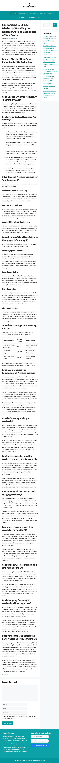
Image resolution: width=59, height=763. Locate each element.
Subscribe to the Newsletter (39, 745)
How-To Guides (34, 13)
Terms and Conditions (34, 17)
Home (7, 13)
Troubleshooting (23, 13)
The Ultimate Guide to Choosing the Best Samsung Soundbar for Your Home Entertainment (49, 50)
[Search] (55, 25)
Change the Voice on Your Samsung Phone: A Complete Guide (50, 71)
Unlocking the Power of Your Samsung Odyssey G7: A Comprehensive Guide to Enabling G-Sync (49, 62)
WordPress (42, 760)
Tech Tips (14, 13)
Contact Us (50, 13)
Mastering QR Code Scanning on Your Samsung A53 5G (48, 79)
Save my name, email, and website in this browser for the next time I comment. (20, 717)
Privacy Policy (22, 17)
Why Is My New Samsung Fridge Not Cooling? (49, 86)
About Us (42, 13)
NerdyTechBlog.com (27, 760)
